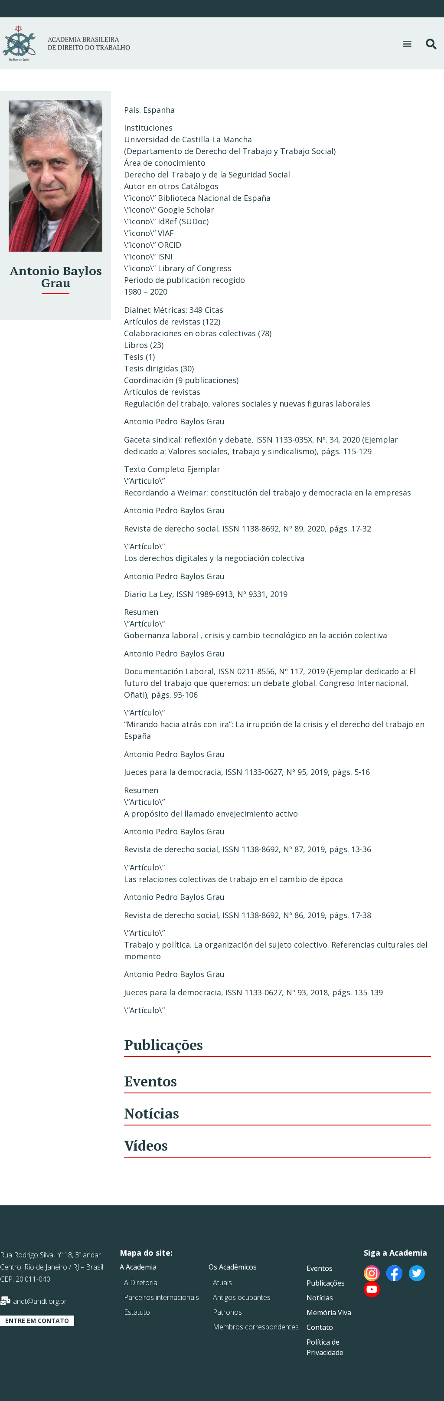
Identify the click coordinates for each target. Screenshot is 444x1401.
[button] (407, 43)
